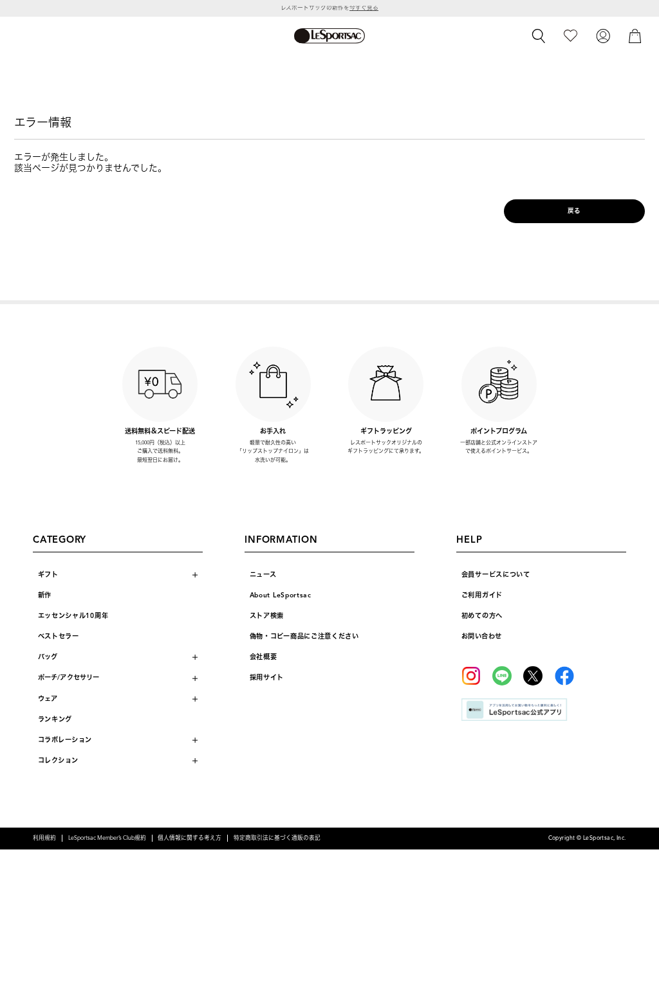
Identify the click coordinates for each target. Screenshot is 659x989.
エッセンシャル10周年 (73, 616)
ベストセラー (58, 636)
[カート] (635, 36)
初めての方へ (482, 616)
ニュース (263, 574)
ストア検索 (267, 616)
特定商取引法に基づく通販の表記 (277, 838)
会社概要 (263, 657)
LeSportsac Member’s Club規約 (107, 838)
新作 (44, 595)
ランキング (55, 719)
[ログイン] (603, 36)
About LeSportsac (280, 595)
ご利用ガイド (482, 595)
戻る (574, 211)
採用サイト (267, 677)
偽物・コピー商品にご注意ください (304, 636)
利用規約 (44, 838)
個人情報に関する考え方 (189, 838)
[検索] (539, 36)
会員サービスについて (495, 574)
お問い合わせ (481, 636)
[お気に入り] (570, 36)
